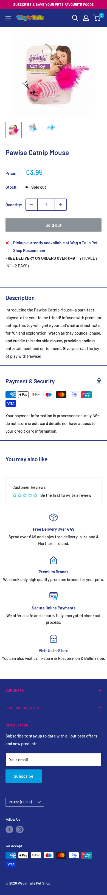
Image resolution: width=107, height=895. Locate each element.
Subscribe (23, 776)
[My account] (86, 18)
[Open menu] (8, 18)
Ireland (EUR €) (20, 802)
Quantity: (13, 204)
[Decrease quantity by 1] (31, 204)
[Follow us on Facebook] (9, 829)
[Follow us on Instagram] (20, 829)
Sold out (53, 224)
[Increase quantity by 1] (60, 204)
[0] (97, 18)
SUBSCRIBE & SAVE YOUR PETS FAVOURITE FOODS (53, 4)
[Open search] (75, 18)
